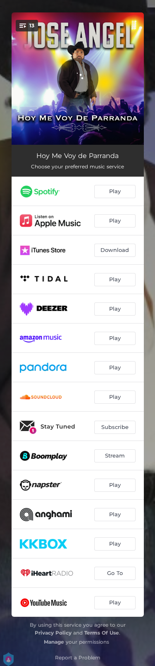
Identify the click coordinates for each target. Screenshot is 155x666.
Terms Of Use (101, 633)
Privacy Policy (53, 633)
